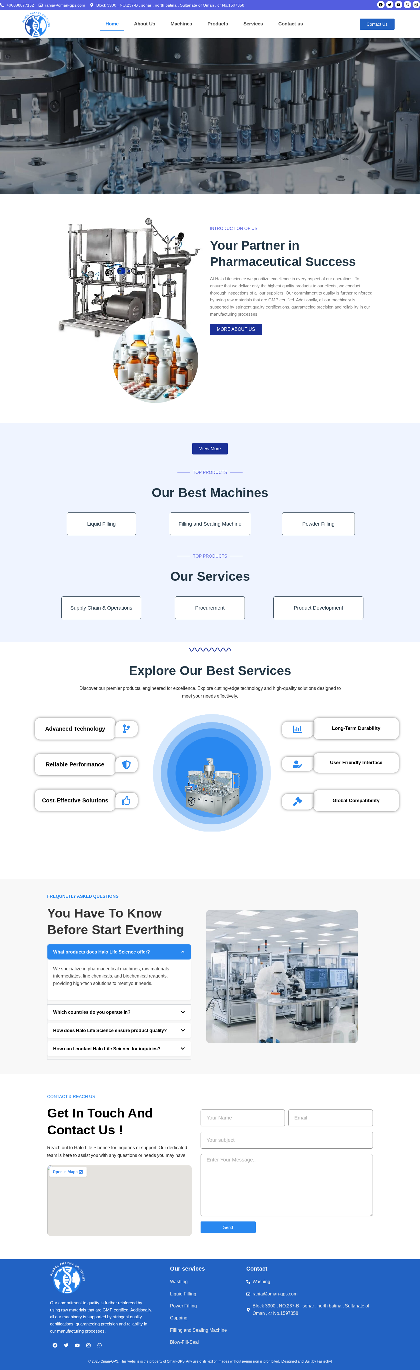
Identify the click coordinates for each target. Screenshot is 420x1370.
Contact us (290, 24)
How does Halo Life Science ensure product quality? (110, 1030)
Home (112, 24)
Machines (181, 24)
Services (253, 24)
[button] (119, 952)
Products (217, 24)
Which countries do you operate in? (92, 1012)
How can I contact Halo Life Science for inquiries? (107, 1048)
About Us (144, 24)
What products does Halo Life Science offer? (101, 952)
